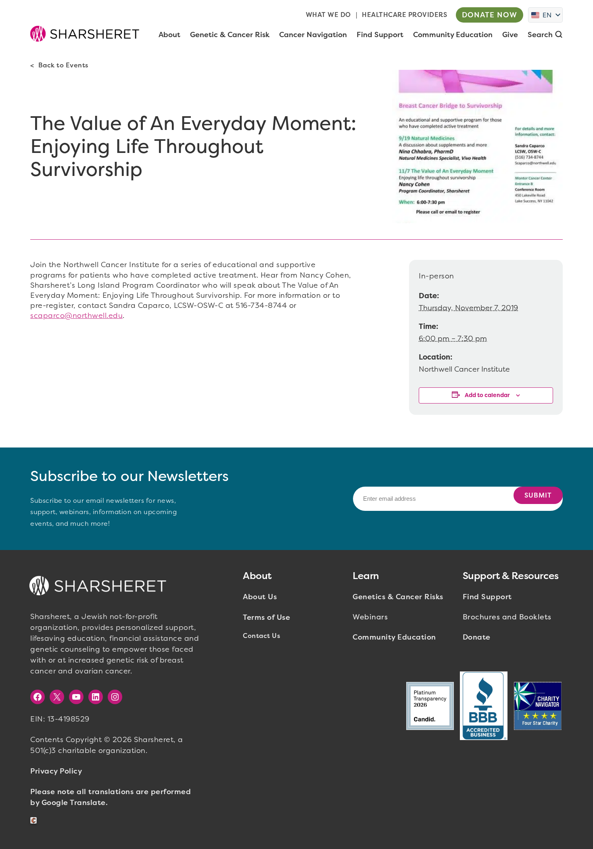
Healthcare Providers (404, 15)
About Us (260, 596)
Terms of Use (266, 617)
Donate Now (489, 14)
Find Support (487, 596)
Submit (538, 495)
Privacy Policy (56, 771)
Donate (477, 637)
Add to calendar (487, 395)
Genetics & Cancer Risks (398, 596)
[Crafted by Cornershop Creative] (35, 820)
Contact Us (261, 636)
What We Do (328, 15)
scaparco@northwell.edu (76, 315)
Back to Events (63, 65)
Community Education (394, 637)
